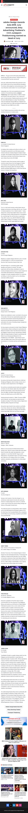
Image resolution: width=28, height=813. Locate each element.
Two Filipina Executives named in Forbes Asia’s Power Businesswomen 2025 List (20, 794)
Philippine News (16, 16)
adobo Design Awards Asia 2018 (14, 706)
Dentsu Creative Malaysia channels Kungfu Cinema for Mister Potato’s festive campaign (20, 778)
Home (11, 16)
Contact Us (6, 810)
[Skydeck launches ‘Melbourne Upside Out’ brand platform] (7, 787)
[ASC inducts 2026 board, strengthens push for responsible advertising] (7, 770)
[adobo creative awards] (14, 68)
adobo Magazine (9, 41)
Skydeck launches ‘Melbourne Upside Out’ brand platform (7, 794)
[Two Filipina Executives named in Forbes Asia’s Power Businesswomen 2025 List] (21, 787)
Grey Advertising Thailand (14, 709)
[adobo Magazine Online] (8, 5)
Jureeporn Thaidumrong (14, 712)
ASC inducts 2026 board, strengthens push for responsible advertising (7, 777)
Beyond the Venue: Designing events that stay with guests (14, 1)
